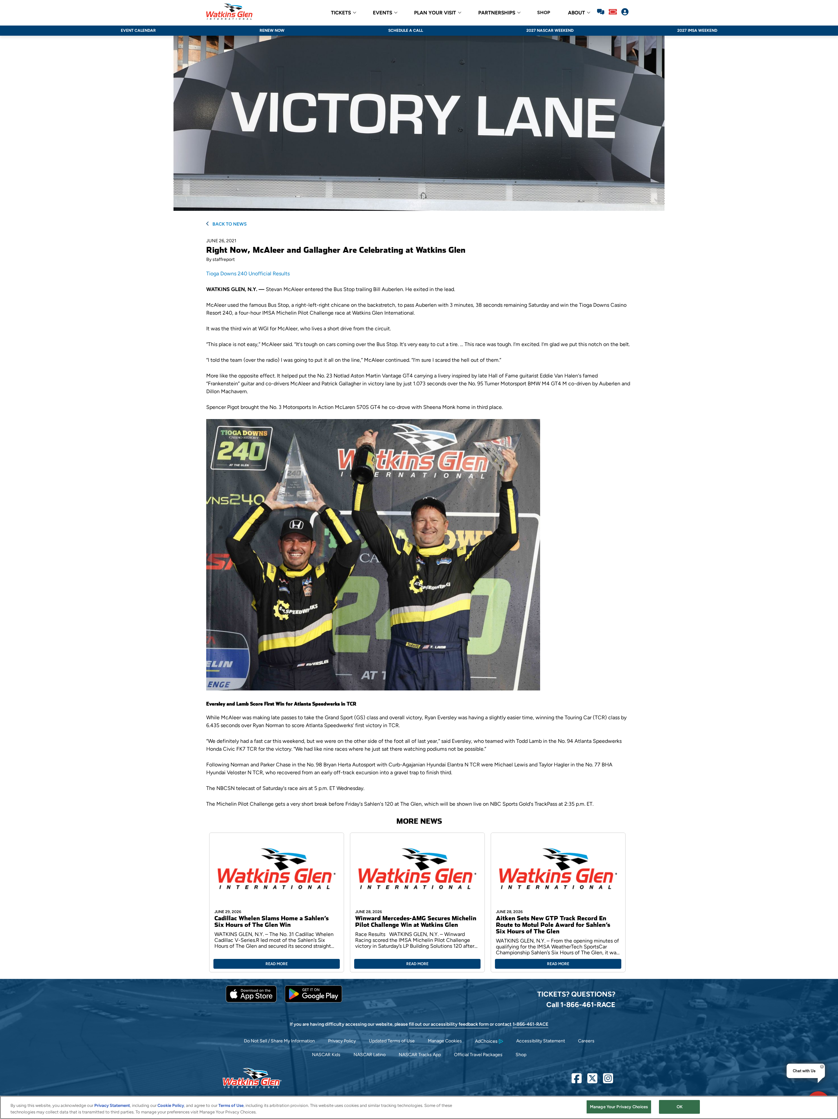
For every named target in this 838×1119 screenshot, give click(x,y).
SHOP (543, 12)
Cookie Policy (170, 1105)
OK (680, 1106)
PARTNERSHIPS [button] (496, 13)
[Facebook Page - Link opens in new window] (576, 1081)
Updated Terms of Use (392, 1041)
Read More (276, 964)
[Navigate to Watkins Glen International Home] (229, 12)
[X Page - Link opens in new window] (592, 1081)
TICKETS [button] (341, 13)
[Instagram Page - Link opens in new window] (608, 1081)
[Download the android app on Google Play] (313, 1001)
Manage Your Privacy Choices (619, 1106)
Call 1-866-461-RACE (580, 1004)
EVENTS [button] (382, 13)
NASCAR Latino (370, 1054)
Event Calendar (138, 30)
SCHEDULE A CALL (405, 30)
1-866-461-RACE (530, 1024)
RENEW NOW (272, 30)
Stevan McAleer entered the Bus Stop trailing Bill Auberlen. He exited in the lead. (330, 289)
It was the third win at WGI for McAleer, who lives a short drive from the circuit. (298, 328)
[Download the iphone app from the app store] (251, 1001)
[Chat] (600, 12)
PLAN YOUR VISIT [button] (435, 13)
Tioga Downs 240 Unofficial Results (248, 273)
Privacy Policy (342, 1041)
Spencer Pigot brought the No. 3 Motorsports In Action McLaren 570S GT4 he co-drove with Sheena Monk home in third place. (354, 407)
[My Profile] (624, 12)
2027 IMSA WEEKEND (697, 30)
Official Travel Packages (478, 1054)
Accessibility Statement (540, 1041)
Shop (521, 1054)
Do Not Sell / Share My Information (279, 1041)
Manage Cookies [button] (445, 1041)
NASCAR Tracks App (420, 1054)
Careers (586, 1041)
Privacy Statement (112, 1105)
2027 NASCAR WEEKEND (550, 30)
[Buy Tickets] (613, 12)
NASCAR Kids (326, 1054)
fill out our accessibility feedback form (449, 1024)
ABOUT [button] (576, 13)
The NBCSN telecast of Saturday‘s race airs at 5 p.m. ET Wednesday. (285, 788)
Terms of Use (231, 1105)
